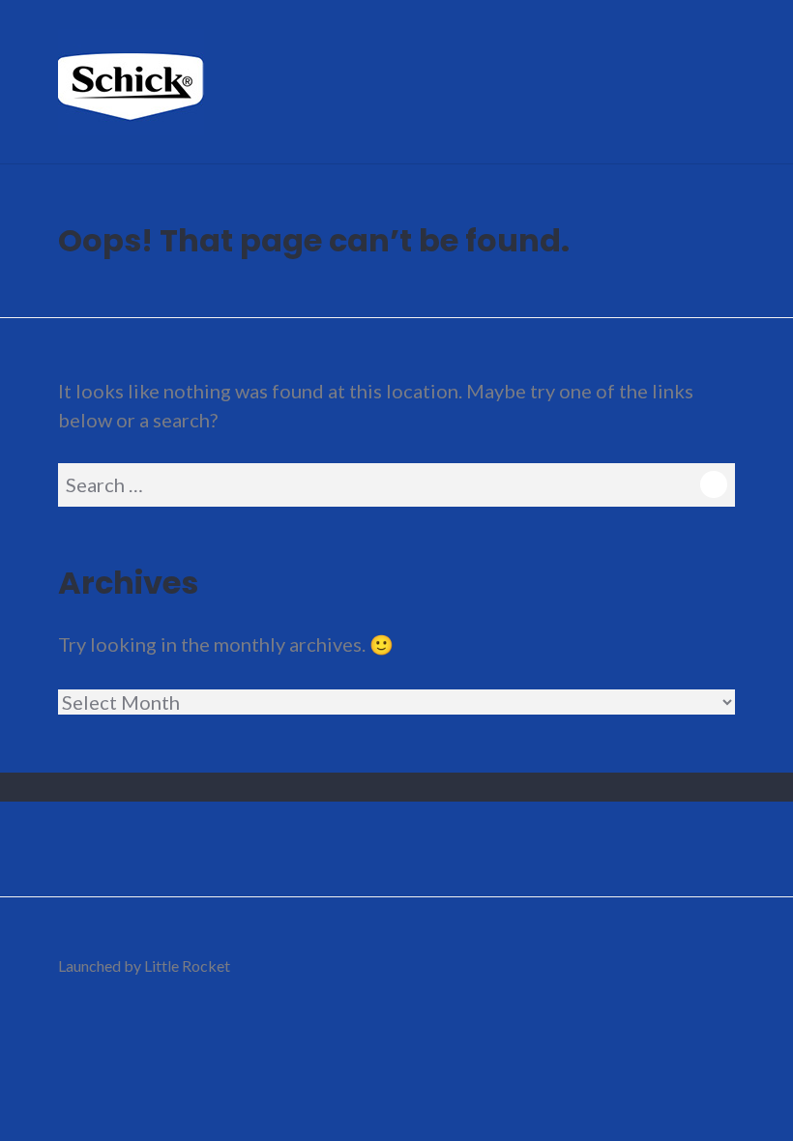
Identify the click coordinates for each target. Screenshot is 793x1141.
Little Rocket (187, 965)
